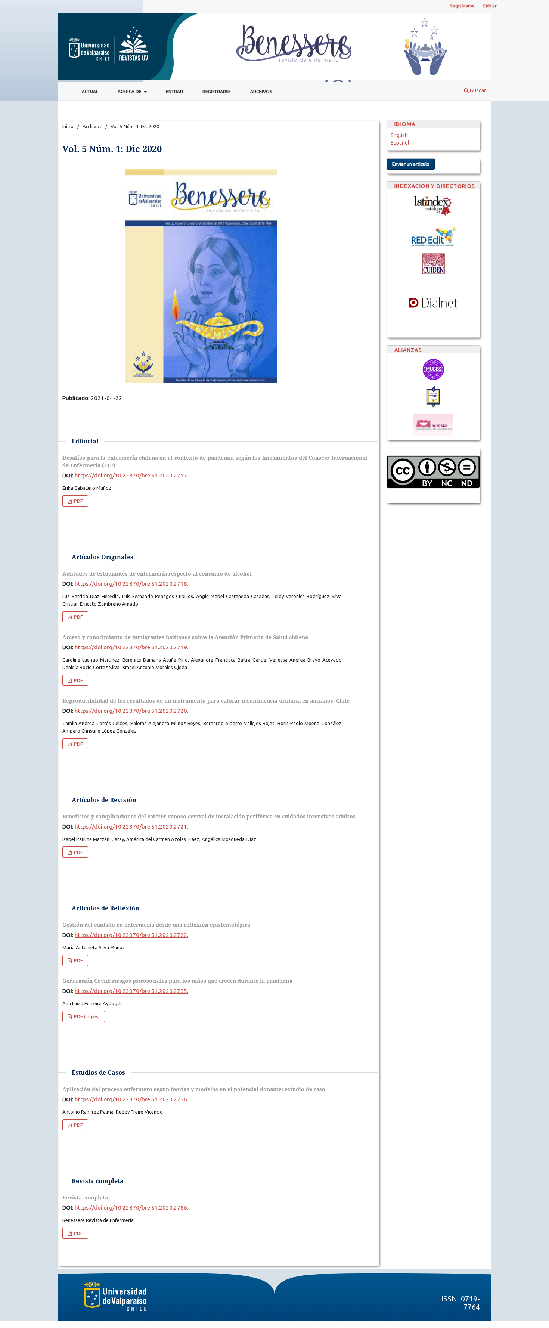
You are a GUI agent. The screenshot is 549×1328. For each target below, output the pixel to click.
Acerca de (130, 91)
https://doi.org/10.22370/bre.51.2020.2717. (131, 475)
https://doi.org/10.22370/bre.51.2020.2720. (131, 711)
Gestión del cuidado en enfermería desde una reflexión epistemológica (156, 924)
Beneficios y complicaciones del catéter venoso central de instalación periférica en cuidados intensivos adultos (209, 816)
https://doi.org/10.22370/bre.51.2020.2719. (131, 647)
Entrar (174, 91)
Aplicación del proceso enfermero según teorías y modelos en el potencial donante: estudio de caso (193, 1089)
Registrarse (216, 91)
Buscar (477, 90)
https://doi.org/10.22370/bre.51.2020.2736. (131, 1099)
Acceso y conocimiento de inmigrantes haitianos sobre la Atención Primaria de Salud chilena (185, 637)
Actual (90, 91)
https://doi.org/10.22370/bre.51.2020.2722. (131, 935)
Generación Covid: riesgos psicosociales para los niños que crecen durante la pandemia (177, 980)
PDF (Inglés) (86, 1016)
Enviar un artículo (410, 164)
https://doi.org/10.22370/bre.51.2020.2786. (131, 1207)
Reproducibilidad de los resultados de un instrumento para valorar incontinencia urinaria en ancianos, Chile (206, 700)
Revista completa (85, 1197)
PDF (78, 501)
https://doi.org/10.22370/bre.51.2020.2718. (131, 584)
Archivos (261, 91)
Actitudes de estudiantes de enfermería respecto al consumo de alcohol (157, 573)
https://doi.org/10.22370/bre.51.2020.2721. (131, 826)
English (399, 135)
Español (400, 143)
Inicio (68, 126)
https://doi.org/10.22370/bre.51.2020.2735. (131, 991)
